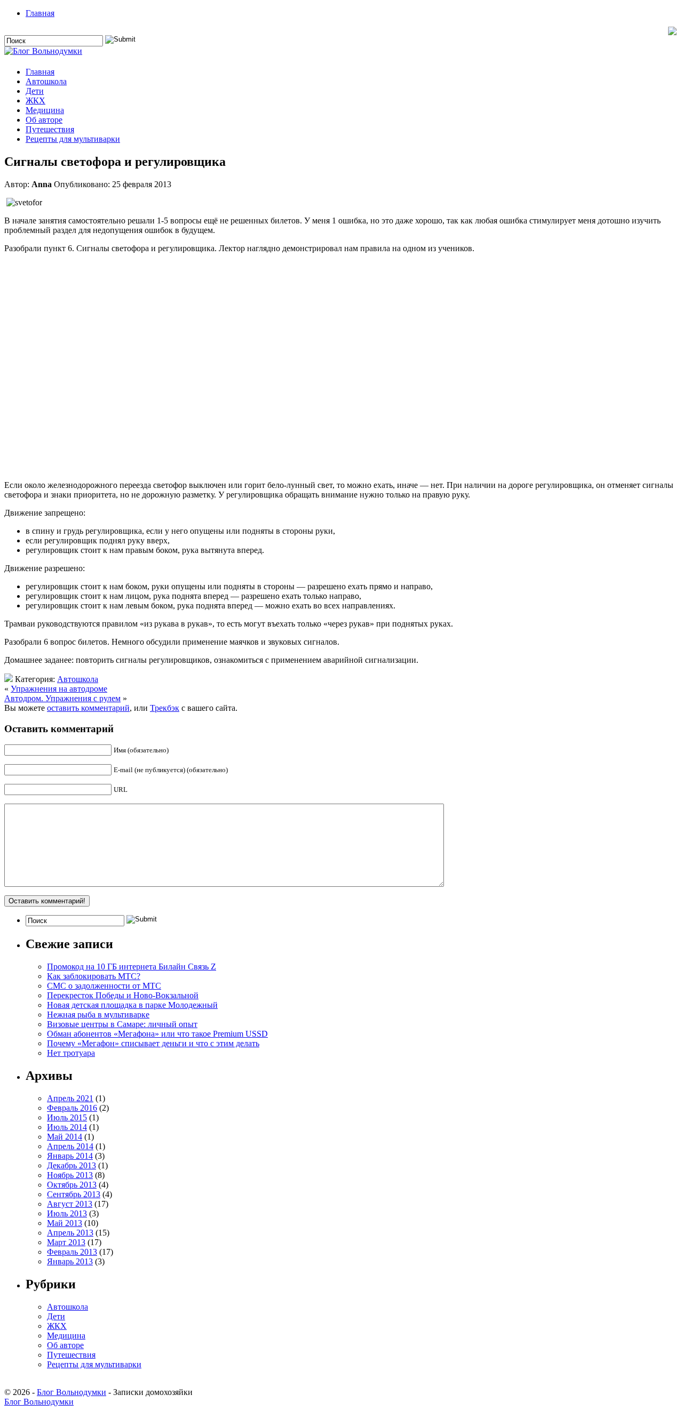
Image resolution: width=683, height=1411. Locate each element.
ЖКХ (35, 100)
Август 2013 (69, 1203)
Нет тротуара (71, 1052)
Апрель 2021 (70, 1098)
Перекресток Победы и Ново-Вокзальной (122, 995)
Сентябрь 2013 (73, 1194)
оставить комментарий (88, 707)
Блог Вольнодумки (71, 1392)
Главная (40, 13)
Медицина (45, 110)
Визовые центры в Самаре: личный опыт (122, 1024)
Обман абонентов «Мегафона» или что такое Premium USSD (157, 1033)
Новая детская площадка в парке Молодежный (132, 1004)
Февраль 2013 (72, 1251)
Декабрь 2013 (71, 1165)
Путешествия (50, 129)
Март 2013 (66, 1242)
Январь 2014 (70, 1155)
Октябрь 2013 (72, 1184)
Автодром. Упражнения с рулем (62, 698)
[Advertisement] (341, 365)
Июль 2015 (67, 1117)
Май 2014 (64, 1136)
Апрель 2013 (70, 1232)
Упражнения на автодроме (59, 688)
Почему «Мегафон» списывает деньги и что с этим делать (153, 1043)
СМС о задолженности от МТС (104, 985)
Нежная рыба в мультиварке (98, 1014)
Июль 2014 (67, 1127)
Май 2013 (64, 1223)
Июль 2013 (67, 1213)
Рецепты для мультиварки (73, 138)
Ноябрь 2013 (70, 1175)
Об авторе (44, 119)
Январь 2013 (70, 1261)
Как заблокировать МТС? (93, 976)
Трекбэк (164, 707)
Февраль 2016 (72, 1107)
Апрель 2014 (70, 1146)
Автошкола (46, 81)
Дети (35, 90)
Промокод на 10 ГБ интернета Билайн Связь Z (131, 966)
